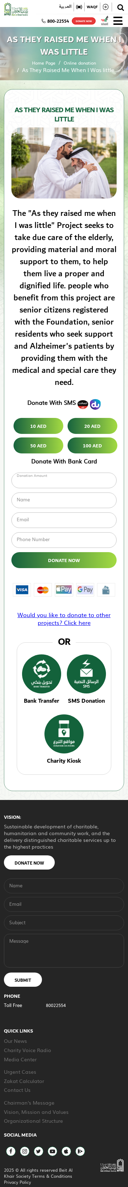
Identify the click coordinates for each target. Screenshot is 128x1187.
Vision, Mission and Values (36, 1111)
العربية (65, 7)
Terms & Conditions (52, 1176)
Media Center (20, 1059)
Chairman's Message (29, 1102)
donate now (84, 21)
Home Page (43, 63)
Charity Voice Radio (27, 1049)
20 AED (92, 426)
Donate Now (64, 560)
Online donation (80, 63)
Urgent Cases (20, 1071)
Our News (15, 1040)
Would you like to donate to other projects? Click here (64, 618)
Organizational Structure (33, 1120)
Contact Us (17, 1089)
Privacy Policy (17, 1182)
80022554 (56, 1005)
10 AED (38, 426)
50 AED (38, 446)
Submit (23, 980)
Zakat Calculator (24, 1080)
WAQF (92, 7)
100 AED (92, 446)
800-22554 (58, 21)
